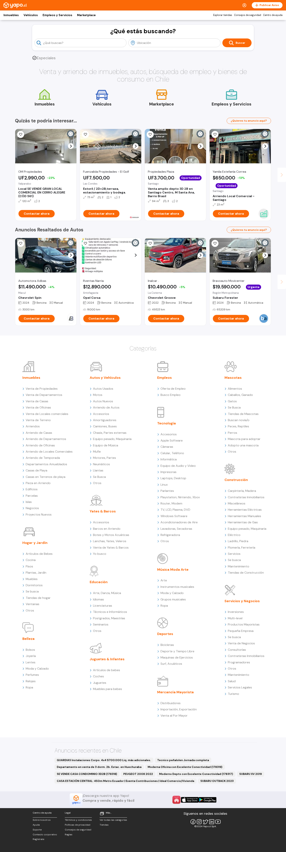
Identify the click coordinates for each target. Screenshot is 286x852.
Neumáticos (101, 464)
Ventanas (32, 604)
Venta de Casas (37, 401)
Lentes (30, 662)
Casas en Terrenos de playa (45, 477)
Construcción (236, 479)
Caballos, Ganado (240, 395)
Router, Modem (171, 503)
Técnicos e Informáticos (110, 612)
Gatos (232, 401)
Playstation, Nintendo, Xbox (180, 497)
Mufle (97, 452)
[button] (71, 146)
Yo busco (99, 554)
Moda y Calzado (37, 668)
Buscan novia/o (238, 420)
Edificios (32, 489)
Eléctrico (234, 535)
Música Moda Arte (173, 569)
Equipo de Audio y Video (178, 466)
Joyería (31, 656)
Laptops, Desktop (173, 478)
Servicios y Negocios (242, 601)
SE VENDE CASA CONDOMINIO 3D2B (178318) (87, 774)
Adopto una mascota (243, 445)
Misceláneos (236, 503)
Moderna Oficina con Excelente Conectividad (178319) (185, 767)
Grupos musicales (173, 599)
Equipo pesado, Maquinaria (112, 439)
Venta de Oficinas (38, 407)
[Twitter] (205, 822)
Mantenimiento (238, 566)
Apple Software (172, 440)
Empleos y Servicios (57, 15)
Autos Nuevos (103, 401)
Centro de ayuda (272, 15)
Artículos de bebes (106, 670)
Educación (99, 582)
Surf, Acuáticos (171, 664)
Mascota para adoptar (244, 439)
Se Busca (99, 477)
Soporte (37, 829)
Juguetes (99, 683)
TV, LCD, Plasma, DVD (175, 510)
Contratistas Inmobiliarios (246, 497)
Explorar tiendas (222, 15)
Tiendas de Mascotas (243, 414)
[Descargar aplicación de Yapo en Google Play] (207, 800)
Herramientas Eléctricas (245, 510)
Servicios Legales (240, 687)
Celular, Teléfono (172, 453)
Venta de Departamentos (44, 395)
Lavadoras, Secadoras (176, 529)
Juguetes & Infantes (107, 659)
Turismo (233, 694)
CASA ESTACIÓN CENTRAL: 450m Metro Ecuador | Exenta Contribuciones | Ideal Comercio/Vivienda (125, 781)
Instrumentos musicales (177, 587)
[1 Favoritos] (85, 134)
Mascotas (233, 377)
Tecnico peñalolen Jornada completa (183, 760)
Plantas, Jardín (36, 573)
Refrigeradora (170, 535)
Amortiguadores (104, 420)
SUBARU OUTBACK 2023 (217, 781)
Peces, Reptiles (238, 426)
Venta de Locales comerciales (47, 414)
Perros (232, 433)
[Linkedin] (212, 822)
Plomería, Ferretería (241, 547)
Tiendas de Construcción (246, 573)
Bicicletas (167, 645)
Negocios (32, 508)
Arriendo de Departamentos (46, 439)
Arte (164, 580)
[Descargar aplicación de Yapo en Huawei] (176, 799)
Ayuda (36, 824)
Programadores (239, 662)
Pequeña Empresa (241, 631)
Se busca (32, 591)
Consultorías (237, 650)
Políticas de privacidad (77, 824)
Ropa (29, 687)
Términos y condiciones (78, 820)
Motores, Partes (104, 458)
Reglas (68, 834)
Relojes (31, 681)
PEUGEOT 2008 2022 (138, 774)
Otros (30, 610)
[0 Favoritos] (20, 243)
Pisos (29, 566)
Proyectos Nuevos (39, 514)
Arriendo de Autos (106, 407)
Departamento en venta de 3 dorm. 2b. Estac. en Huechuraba (99, 767)
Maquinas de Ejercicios (177, 657)
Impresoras (168, 472)
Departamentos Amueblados (46, 464)
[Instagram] (199, 822)
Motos (97, 395)
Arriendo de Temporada (43, 458)
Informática (169, 459)
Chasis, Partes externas (109, 433)
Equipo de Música (105, 445)
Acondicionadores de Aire (179, 522)
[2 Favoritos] (20, 134)
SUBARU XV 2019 (250, 774)
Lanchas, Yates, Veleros (109, 541)
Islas (29, 502)
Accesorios (101, 414)
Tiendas (104, 824)
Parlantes (167, 491)
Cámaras (167, 447)
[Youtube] (218, 822)
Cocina (31, 560)
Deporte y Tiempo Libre (177, 651)
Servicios (234, 554)
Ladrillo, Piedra (238, 541)
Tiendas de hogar (38, 598)
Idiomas (98, 599)
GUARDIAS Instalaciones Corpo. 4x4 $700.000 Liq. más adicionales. (104, 760)
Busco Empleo (171, 395)
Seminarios (100, 624)
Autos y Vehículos (105, 377)
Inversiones (236, 612)
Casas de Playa (36, 470)
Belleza (28, 638)
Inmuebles (11, 15)
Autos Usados (103, 389)
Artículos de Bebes (39, 554)
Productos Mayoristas (244, 624)
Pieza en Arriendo (38, 483)
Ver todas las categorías (113, 820)
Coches (98, 676)
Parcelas (32, 496)
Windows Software (174, 516)
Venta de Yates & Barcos (111, 547)
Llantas (98, 470)
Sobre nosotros (42, 820)
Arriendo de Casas (39, 433)
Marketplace (86, 15)
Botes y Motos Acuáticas (111, 535)
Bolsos (30, 650)
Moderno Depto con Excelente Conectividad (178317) (196, 774)
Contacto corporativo (45, 834)
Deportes (165, 634)
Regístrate (38, 839)
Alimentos (235, 389)
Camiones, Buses (105, 426)
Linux (164, 485)
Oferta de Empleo (173, 389)
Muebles (32, 579)
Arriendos (33, 426)
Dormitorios (34, 585)
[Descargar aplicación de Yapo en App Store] (190, 800)
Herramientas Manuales (244, 516)
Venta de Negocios (241, 643)
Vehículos (31, 15)
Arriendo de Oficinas (40, 445)
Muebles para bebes (107, 689)
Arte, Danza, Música (107, 593)
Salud (232, 681)
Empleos (164, 377)
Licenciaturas (102, 606)
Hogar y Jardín (34, 542)
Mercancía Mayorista (175, 692)
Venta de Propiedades (42, 389)
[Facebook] (193, 822)
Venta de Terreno (38, 420)
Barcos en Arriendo (106, 529)
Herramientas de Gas (243, 522)
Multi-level (235, 618)
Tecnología (166, 423)
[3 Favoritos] (214, 134)
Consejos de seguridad (247, 15)
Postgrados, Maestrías (109, 618)
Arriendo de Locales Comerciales (49, 452)
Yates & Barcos (103, 511)
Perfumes (32, 675)
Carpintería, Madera (242, 491)
